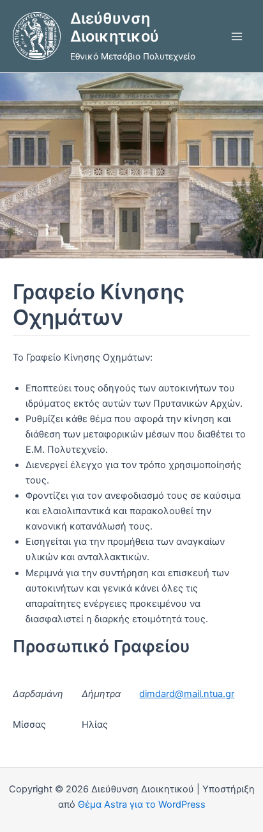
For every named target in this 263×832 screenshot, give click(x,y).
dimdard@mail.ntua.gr (186, 694)
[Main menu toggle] (236, 36)
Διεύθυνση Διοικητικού (114, 27)
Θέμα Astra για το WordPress (142, 804)
